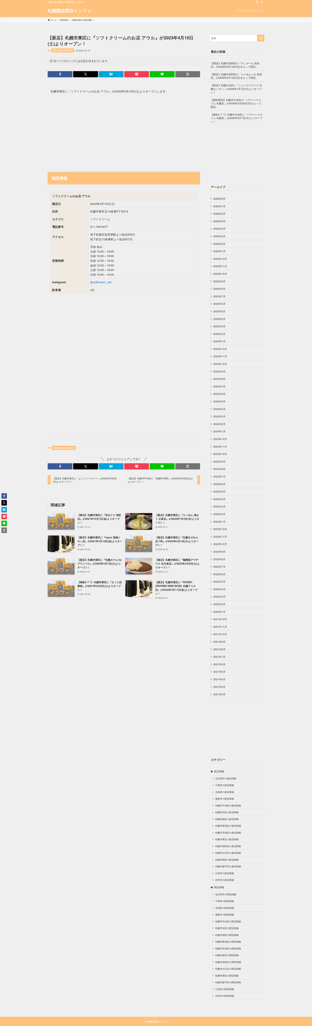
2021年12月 (220, 619)
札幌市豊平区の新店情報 (228, 866)
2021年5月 (219, 671)
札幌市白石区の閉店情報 (228, 968)
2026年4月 (219, 228)
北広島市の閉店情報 (225, 894)
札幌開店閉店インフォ (70, 10)
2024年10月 (220, 364)
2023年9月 (219, 461)
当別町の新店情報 (224, 792)
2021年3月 (219, 687)
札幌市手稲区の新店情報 (228, 832)
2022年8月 (219, 559)
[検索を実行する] (260, 38)
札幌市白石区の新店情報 (228, 852)
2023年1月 (219, 521)
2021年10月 (220, 634)
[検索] (262, 2)
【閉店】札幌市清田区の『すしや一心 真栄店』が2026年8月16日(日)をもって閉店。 (235, 65)
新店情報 (219, 771)
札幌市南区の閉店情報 (227, 935)
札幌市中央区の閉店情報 (228, 921)
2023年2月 (219, 514)
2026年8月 (219, 198)
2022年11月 (220, 536)
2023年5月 (219, 491)
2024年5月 (219, 401)
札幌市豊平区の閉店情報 (228, 982)
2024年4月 (219, 409)
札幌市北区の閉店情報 (227, 928)
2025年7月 (219, 296)
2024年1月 (219, 431)
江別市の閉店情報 (224, 989)
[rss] (257, 2)
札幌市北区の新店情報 (227, 812)
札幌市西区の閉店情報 (227, 975)
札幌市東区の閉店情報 (227, 955)
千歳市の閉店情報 (224, 901)
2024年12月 (220, 349)
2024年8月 (219, 379)
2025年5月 (219, 311)
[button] (60, 74)
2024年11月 (220, 356)
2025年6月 (219, 303)
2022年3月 (219, 596)
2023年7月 (219, 476)
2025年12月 (220, 259)
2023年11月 (220, 446)
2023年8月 (219, 469)
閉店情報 (219, 887)
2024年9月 (219, 371)
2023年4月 (219, 499)
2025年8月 (219, 288)
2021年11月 (220, 626)
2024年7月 (219, 386)
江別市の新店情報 (224, 873)
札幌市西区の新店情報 (227, 859)
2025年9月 (219, 281)
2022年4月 (219, 589)
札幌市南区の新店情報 (227, 819)
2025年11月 (220, 266)
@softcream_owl (101, 282)
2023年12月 (220, 439)
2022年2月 (219, 604)
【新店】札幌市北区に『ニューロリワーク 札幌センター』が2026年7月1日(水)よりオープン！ (236, 88)
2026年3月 (219, 236)
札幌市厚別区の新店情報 (228, 825)
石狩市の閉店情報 (224, 995)
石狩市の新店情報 (224, 880)
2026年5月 (219, 221)
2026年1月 (219, 251)
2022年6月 (219, 574)
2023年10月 (220, 454)
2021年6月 (219, 664)
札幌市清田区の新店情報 (228, 846)
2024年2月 (219, 424)
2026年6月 (219, 213)
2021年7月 (219, 656)
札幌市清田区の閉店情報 (228, 962)
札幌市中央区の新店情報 (228, 805)
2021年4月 (219, 679)
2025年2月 (219, 334)
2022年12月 (220, 529)
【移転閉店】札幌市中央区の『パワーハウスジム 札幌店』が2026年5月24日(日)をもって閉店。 (236, 103)
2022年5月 (219, 581)
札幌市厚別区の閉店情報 (228, 941)
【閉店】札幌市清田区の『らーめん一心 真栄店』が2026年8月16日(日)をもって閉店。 (236, 76)
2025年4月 (219, 319)
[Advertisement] (124, 131)
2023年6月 (219, 484)
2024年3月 (219, 416)
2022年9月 (219, 551)
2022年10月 (220, 544)
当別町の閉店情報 (224, 908)
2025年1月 (219, 341)
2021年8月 (219, 649)
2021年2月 (219, 694)
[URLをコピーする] (187, 74)
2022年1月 (219, 611)
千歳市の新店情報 (224, 785)
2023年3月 (219, 506)
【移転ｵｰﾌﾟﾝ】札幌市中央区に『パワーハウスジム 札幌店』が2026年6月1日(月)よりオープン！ (237, 118)
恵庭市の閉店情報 (224, 914)
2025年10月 (220, 274)
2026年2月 (219, 244)
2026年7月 (219, 206)
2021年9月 (219, 641)
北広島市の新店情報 (225, 778)
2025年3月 (219, 326)
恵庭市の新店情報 (224, 798)
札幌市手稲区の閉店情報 (228, 948)
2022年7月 (219, 566)
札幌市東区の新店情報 (63, 50)
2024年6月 (219, 394)
